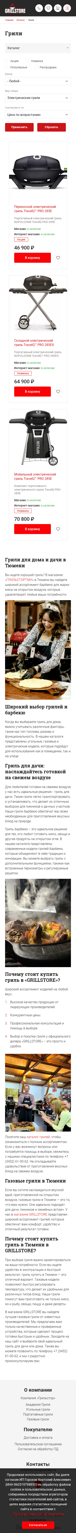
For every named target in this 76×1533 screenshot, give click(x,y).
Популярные (18, 67)
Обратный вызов (39, 8)
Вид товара (11, 91)
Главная (9, 20)
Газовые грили (38, 1419)
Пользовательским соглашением (38, 1514)
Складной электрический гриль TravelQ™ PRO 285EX (34, 343)
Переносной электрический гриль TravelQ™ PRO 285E (35, 209)
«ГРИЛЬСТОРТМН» (19, 580)
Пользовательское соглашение (38, 1444)
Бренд (8, 74)
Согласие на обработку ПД (38, 1449)
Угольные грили (38, 1409)
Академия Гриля (38, 1405)
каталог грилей (38, 1137)
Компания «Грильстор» (38, 1398)
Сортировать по (14, 107)
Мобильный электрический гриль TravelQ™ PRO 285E (35, 476)
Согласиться (38, 1525)
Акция (14, 61)
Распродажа (48, 67)
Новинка (37, 61)
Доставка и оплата (38, 1438)
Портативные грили (38, 1414)
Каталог (21, 20)
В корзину (32, 258)
